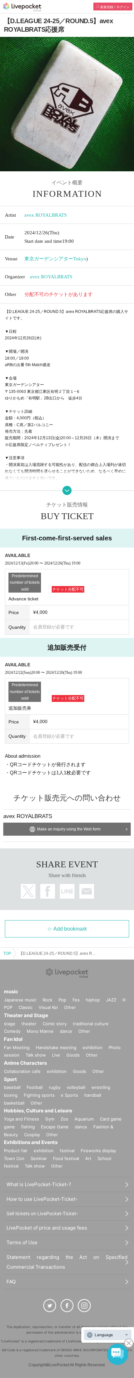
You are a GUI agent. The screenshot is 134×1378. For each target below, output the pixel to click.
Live (56, 1055)
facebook (47, 891)
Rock (47, 999)
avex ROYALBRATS (45, 215)
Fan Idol (13, 1039)
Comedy (12, 1031)
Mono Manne (40, 1031)
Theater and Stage (26, 1015)
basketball (14, 1103)
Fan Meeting (17, 1047)
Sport (10, 1079)
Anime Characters (25, 1063)
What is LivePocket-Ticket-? (39, 1184)
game (9, 1126)
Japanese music (20, 999)
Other (70, 1007)
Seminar (39, 1158)
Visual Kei (48, 1007)
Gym (49, 1119)
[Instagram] (84, 1305)
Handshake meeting (56, 1047)
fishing (28, 1126)
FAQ (11, 1281)
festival (67, 1150)
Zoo (64, 1119)
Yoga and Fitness (21, 1119)
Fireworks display (98, 1150)
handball (92, 1095)
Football (35, 1087)
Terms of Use (22, 1242)
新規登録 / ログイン (114, 7)
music (11, 991)
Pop (62, 999)
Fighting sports (39, 1095)
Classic (26, 1007)
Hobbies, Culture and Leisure (38, 1110)
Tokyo (79, 258)
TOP (7, 953)
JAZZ (111, 999)
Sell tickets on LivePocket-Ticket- (42, 1213)
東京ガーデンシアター (48, 258)
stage (9, 1023)
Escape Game (55, 1126)
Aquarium (84, 1119)
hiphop (93, 999)
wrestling (100, 1087)
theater (28, 1023)
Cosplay (32, 1134)
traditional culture (91, 1023)
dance (66, 1031)
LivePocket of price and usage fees (47, 1228)
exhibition (92, 1047)
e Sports (69, 1095)
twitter (28, 891)
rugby (54, 1087)
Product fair (16, 1150)
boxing (11, 1095)
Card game (111, 1119)
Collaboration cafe (22, 1071)
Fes (76, 999)
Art (88, 1158)
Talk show (36, 1055)
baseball (12, 1087)
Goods (73, 1055)
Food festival (66, 1158)
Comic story (55, 1023)
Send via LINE (67, 891)
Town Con (14, 1158)
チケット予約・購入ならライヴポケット (22, 7)
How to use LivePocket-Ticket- (42, 1199)
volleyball (76, 1087)
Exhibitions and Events (31, 1142)
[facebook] (67, 1305)
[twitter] (49, 1305)
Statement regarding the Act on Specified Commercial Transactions (67, 1262)
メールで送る (86, 891)
